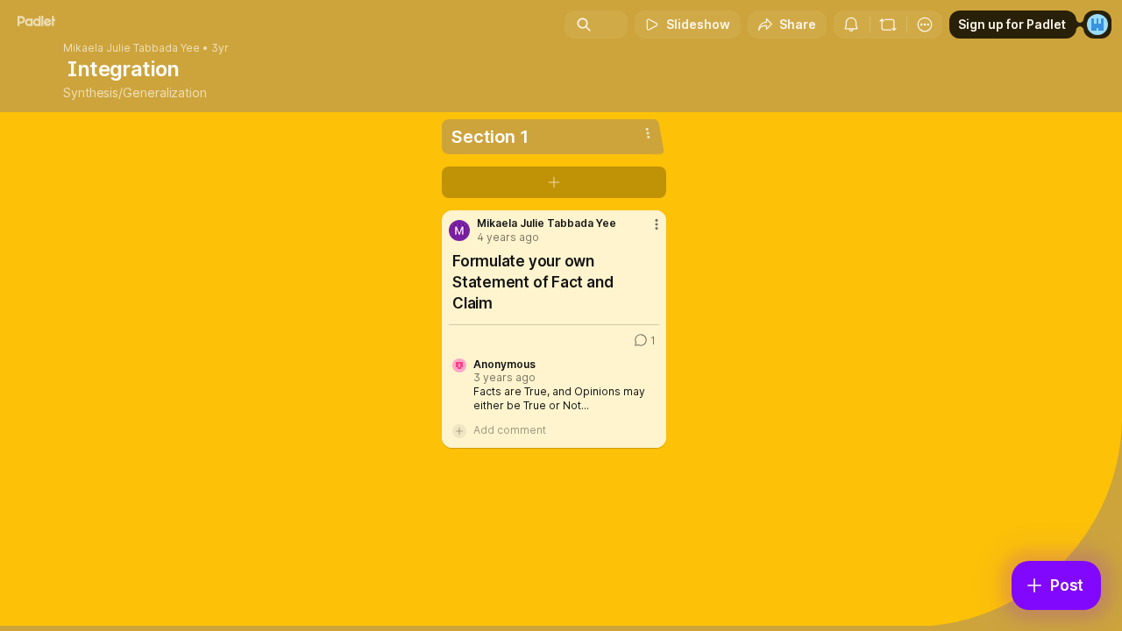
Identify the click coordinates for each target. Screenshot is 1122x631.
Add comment (509, 429)
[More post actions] (656, 224)
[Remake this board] (887, 25)
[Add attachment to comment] (459, 430)
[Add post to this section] (554, 182)
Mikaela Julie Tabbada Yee (131, 48)
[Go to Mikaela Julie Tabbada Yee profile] (459, 230)
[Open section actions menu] (648, 133)
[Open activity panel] (851, 25)
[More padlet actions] (924, 25)
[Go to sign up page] (1097, 25)
